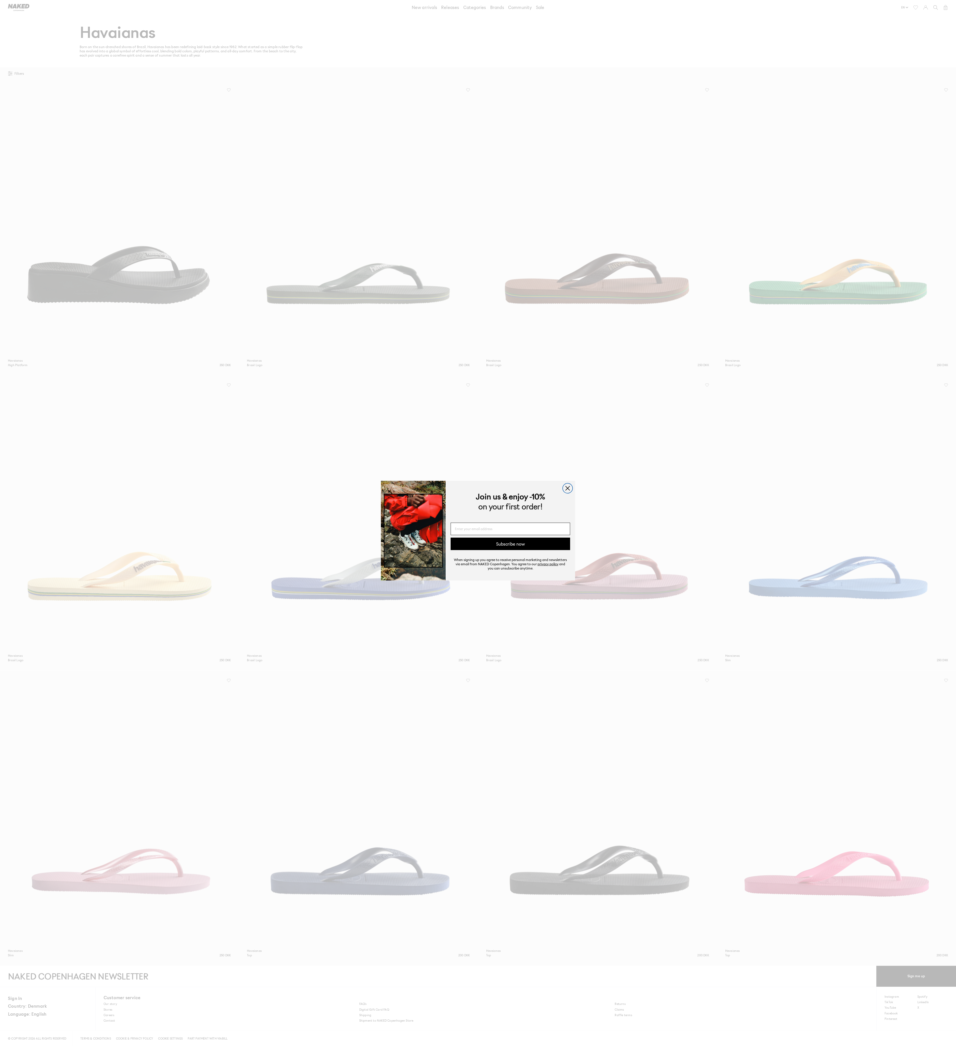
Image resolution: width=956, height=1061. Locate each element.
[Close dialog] (568, 488)
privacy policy (548, 564)
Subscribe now (510, 543)
